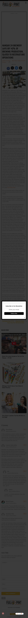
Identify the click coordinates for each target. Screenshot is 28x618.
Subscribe (14, 313)
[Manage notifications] (3, 613)
